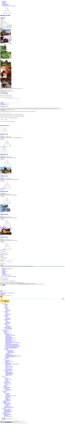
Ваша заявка (2, 263)
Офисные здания (8, 363)
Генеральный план (8, 364)
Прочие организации (7, 412)
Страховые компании (7, 403)
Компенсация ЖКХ (9, 339)
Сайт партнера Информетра (8, 416)
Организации (6, 330)
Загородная (4, 2)
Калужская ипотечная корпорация (11, 395)
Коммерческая (4, 3)
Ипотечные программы (7, 400)
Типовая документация (9, 361)
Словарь (5, 332)
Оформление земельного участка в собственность (13, 342)
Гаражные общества (9, 369)
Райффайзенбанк (8, 398)
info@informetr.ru (5, 279)
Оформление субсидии (9, 333)
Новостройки (6, 304)
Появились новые (13, 5)
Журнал (3, 270)
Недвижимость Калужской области (7, 268)
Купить (7, 305)
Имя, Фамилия (2, 259)
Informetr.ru (3, 417)
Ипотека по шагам (8, 336)
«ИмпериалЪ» (6, 92)
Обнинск (1, 290)
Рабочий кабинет (3, 293)
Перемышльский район (9, 372)
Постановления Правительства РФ (11, 355)
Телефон (1, 260)
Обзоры (7, 384)
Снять (6, 309)
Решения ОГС (8, 357)
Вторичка (3, 1)
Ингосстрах (7, 404)
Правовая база (6, 348)
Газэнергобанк (8, 394)
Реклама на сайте (4, 274)
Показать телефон (3, 91)
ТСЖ (4, 359)
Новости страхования (7, 402)
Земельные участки (7, 323)
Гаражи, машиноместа (5, 4)
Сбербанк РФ (8, 393)
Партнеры (3, 272)
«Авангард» (14, 157)
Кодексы (7, 349)
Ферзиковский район (9, 371)
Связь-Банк (7, 399)
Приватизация (8, 334)
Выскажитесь (2, 102)
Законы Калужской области (10, 356)
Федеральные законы (9, 354)
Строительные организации (8, 411)
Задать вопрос (8, 389)
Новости (5, 377)
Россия (7, 379)
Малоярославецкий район (9, 373)
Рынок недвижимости (7, 382)
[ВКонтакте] (0, 28)
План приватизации (9, 368)
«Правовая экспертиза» (14, 179)
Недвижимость (4, 303)
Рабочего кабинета (14, 117)
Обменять (7, 308)
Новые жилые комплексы (6, 5)
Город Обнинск (6, 362)
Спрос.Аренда (8, 310)
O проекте (3, 273)
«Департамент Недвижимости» (17, 137)
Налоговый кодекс (10, 352)
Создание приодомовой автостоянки (11, 347)
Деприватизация (8, 343)
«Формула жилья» (14, 240)
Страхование (4, 271)
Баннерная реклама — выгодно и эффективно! (7, 292)
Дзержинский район (9, 374)
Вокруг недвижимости (7, 387)
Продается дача (4, 134)
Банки (5, 392)
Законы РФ (7, 353)
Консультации (6, 388)
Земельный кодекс (10, 351)
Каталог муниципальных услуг (8, 370)
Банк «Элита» (8, 396)
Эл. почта (1, 261)
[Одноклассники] (2, 28)
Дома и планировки (7, 331)
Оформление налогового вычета (10, 337)
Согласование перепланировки (10, 335)
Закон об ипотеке (6, 401)
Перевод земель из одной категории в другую (13, 345)
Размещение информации (8, 414)
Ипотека (7, 380)
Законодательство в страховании (9, 407)
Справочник (4, 269)
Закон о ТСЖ (8, 360)
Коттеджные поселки (9, 328)
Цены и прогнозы (8, 383)
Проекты (7, 358)
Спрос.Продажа (8, 325)
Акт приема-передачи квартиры (10, 340)
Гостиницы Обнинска (9, 366)
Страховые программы (7, 406)
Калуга (7, 375)
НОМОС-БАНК (8, 397)
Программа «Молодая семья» (10, 341)
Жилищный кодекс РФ (10, 350)
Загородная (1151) (3, 104)
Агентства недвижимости (8, 409)
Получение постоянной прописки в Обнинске (13, 346)
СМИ (6, 365)
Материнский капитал (9, 338)
